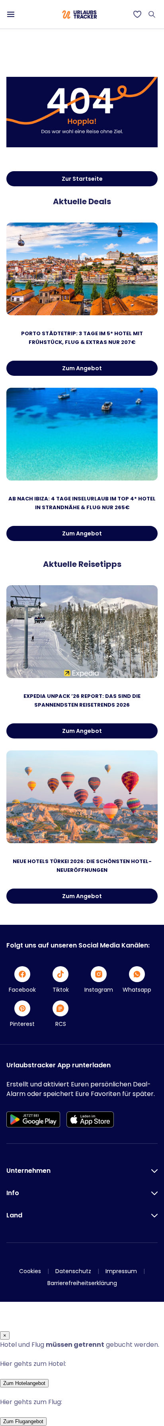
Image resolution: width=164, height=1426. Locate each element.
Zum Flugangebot (23, 1421)
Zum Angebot (82, 368)
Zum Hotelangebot (24, 1383)
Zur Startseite (82, 179)
